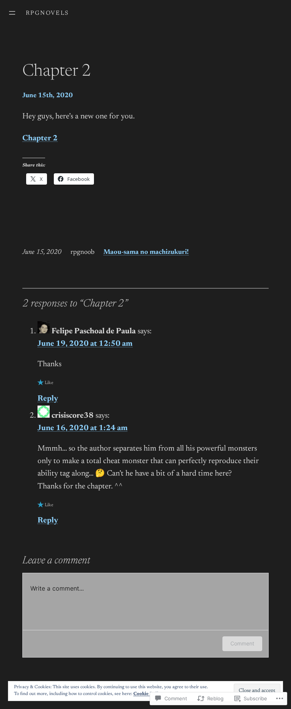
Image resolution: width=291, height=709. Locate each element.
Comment (242, 643)
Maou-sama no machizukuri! (146, 252)
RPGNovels (47, 13)
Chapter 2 (40, 139)
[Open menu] (12, 12)
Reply (48, 399)
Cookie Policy (148, 694)
